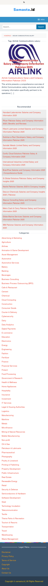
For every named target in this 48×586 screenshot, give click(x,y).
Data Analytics (8, 324)
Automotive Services (10, 262)
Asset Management (10, 254)
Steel (4, 501)
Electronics (6, 341)
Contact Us (6, 572)
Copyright (6, 564)
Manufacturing (8, 415)
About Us (5, 568)
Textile (4, 514)
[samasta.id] (24, 9)
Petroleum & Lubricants (11, 448)
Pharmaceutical (8, 452)
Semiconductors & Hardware (14, 493)
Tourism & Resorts (9, 522)
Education (6, 336)
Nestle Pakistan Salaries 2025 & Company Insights (24, 186)
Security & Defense (10, 489)
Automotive (6, 258)
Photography (7, 456)
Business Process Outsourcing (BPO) (17, 283)
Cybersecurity (7, 316)
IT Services (6, 402)
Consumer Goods (9, 308)
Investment (6, 398)
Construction (7, 303)
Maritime (5, 419)
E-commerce (7, 332)
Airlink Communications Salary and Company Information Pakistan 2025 (22, 79)
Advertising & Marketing (12, 238)
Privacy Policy (8, 556)
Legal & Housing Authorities (13, 406)
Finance (5, 361)
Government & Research (12, 378)
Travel (4, 530)
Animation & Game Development (15, 250)
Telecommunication (10, 510)
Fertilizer (5, 357)
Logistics (5, 411)
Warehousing (7, 534)
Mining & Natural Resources (13, 431)
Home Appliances (9, 386)
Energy (5, 345)
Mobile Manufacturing (11, 435)
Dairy (4, 320)
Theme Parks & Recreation (13, 518)
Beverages (6, 275)
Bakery (5, 266)
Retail (4, 485)
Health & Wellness (9, 382)
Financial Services (9, 365)
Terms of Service (9, 560)
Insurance (6, 394)
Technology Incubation (11, 506)
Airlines (5, 246)
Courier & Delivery (9, 312)
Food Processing (9, 374)
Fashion (5, 353)
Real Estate (6, 477)
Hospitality (6, 390)
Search (41, 27)
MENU (43, 20)
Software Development (11, 497)
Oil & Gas (6, 444)
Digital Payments (9, 328)
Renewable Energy (9, 481)
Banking (5, 270)
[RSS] (24, 2)
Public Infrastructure (10, 472)
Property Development (11, 468)
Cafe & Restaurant (9, 287)
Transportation (8, 526)
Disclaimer (6, 552)
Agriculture (6, 242)
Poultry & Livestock (10, 460)
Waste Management (10, 538)
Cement (5, 291)
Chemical (5, 295)
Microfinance (7, 427)
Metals (4, 423)
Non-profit (6, 440)
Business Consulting (10, 279)
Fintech (5, 369)
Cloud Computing (9, 299)
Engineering (6, 349)
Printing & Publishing (10, 464)
